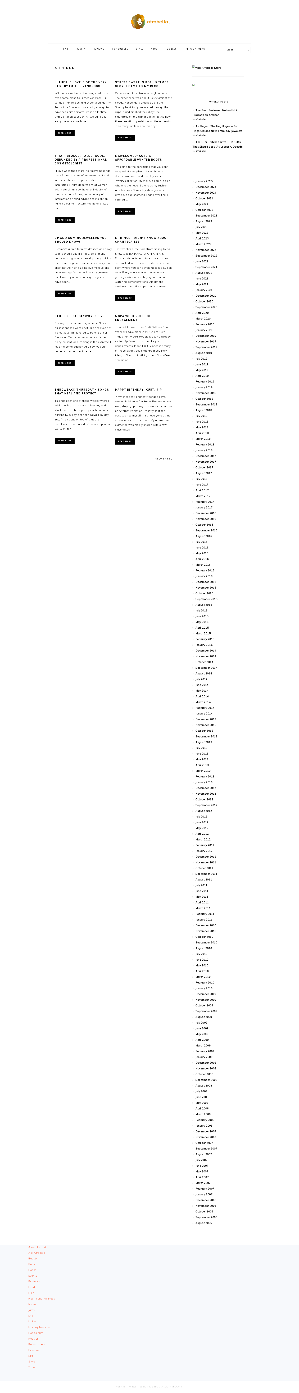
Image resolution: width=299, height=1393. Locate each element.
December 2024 (206, 187)
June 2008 (202, 1097)
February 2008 (205, 1120)
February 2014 (205, 707)
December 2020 (206, 295)
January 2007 (204, 1194)
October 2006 (204, 1211)
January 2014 (204, 713)
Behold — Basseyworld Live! (80, 316)
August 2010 (204, 948)
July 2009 (201, 1022)
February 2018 (205, 444)
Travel (32, 1367)
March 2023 (203, 244)
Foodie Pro (145, 1387)
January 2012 (204, 851)
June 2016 (202, 547)
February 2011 (205, 913)
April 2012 (202, 833)
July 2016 (201, 541)
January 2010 (204, 988)
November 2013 (206, 725)
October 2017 (204, 467)
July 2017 (201, 478)
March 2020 (203, 318)
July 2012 (201, 816)
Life (30, 1315)
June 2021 (202, 278)
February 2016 (205, 570)
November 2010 (206, 931)
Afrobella (149, 20)
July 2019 (201, 358)
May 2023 (202, 232)
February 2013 (205, 776)
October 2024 (204, 198)
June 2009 (202, 1028)
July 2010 (201, 954)
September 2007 (206, 1148)
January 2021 (204, 290)
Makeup (33, 1321)
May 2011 (202, 896)
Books (32, 1270)
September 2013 (206, 736)
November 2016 (206, 519)
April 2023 (202, 238)
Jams (31, 1310)
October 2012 (204, 799)
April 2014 (202, 696)
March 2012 (203, 839)
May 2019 (202, 370)
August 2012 (204, 810)
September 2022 (206, 255)
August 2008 (204, 1085)
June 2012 (202, 822)
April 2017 (202, 490)
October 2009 (204, 1005)
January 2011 (204, 919)
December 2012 (206, 788)
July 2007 (201, 1160)
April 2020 (202, 312)
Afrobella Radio (38, 1247)
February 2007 (205, 1188)
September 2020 (206, 307)
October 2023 (204, 209)
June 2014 (202, 685)
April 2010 (202, 971)
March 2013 (203, 770)
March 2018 (203, 438)
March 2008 (203, 1114)
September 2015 (206, 599)
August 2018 (204, 410)
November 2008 (206, 1068)
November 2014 (206, 656)
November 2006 (206, 1205)
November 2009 (206, 999)
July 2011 (201, 885)
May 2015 (202, 622)
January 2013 (204, 782)
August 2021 (204, 272)
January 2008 (204, 1125)
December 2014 (206, 650)
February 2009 (205, 1051)
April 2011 (202, 902)
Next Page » (163, 459)
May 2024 (202, 204)
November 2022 (206, 250)
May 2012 (202, 828)
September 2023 (206, 215)
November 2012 (206, 793)
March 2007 (203, 1183)
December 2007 (206, 1131)
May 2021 (202, 284)
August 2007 (204, 1154)
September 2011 (206, 873)
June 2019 (202, 364)
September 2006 (206, 1217)
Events (32, 1275)
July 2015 (201, 610)
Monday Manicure (39, 1327)
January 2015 (204, 644)
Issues (32, 1304)
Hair (31, 1292)
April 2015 (202, 627)
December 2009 (206, 994)
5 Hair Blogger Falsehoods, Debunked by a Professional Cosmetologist (81, 159)
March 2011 (203, 908)
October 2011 (204, 868)
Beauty (33, 1258)
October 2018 (204, 398)
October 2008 (204, 1074)
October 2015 (204, 593)
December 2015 (206, 581)
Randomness (36, 1344)
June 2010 (202, 959)
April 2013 (202, 765)
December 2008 (206, 1062)
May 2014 (202, 690)
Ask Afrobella (37, 1252)
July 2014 (201, 679)
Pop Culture (35, 1333)
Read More (64, 133)
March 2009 (203, 1045)
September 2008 (206, 1079)
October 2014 (204, 662)
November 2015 (206, 587)
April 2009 (202, 1039)
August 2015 (204, 604)
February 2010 (205, 982)
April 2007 (202, 1177)
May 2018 (202, 427)
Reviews (33, 1350)
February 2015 (205, 639)
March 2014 (203, 702)
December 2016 (206, 513)
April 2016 (202, 559)
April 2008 (202, 1108)
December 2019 (206, 335)
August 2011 (204, 879)
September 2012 (206, 805)
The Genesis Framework (168, 1387)
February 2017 (205, 501)
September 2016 (206, 530)
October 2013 (204, 730)
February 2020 (205, 324)
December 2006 (206, 1200)
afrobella (201, 119)
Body (31, 1264)
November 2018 (206, 393)
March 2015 (203, 633)
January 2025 (204, 181)
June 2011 (202, 891)
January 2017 (204, 507)
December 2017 (206, 456)
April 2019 (202, 375)
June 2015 (202, 616)
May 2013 (202, 759)
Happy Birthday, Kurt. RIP (138, 389)
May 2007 (202, 1171)
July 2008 (201, 1091)
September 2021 (206, 267)
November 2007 (206, 1137)
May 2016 (202, 553)
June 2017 (202, 484)
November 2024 (206, 192)
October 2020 (204, 301)
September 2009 (206, 1011)
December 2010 (206, 925)
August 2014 (204, 673)
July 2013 (201, 747)
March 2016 (203, 564)
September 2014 (206, 667)
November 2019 (206, 341)
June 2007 (202, 1165)
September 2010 (206, 942)
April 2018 (202, 433)
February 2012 (205, 845)
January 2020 (204, 330)
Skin (31, 1355)
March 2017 (203, 496)
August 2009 (204, 1017)
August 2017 (204, 473)
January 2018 (204, 450)
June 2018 (202, 421)
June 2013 (202, 753)
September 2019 (206, 347)
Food (31, 1287)
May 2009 (202, 1034)
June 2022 (202, 261)
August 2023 (204, 221)
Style (31, 1361)
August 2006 (204, 1223)
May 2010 (202, 965)
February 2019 (205, 381)
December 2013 (206, 719)
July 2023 (201, 227)
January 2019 (204, 387)
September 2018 (206, 404)
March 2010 (203, 976)
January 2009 (204, 1057)
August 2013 (204, 742)
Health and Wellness (41, 1298)
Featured (34, 1281)
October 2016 (204, 524)
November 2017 (206, 461)
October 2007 (204, 1142)
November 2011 (206, 862)
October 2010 (204, 936)
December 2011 (206, 856)
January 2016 (204, 576)
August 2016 (204, 536)
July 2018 (201, 416)
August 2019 (204, 353)
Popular (33, 1338)
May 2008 (202, 1102)
